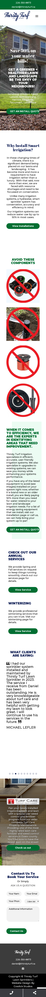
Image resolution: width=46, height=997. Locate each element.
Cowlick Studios (23, 986)
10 (36, 773)
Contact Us (16, 931)
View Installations (23, 226)
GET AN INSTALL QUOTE (24, 111)
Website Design (21, 983)
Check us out (23, 847)
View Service (23, 589)
